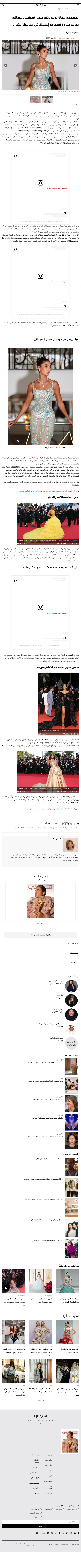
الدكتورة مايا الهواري (57, 1012)
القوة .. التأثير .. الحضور (72, 944)
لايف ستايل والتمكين (72, 1509)
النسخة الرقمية (40, 923)
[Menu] (78, 5)
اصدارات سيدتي (49, 1487)
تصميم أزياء (29, 827)
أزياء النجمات (63, 827)
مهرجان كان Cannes (59, 555)
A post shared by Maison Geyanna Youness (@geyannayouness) (40, 221)
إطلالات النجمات (19, 827)
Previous (75, 65)
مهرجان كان (34, 458)
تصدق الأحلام (74, 953)
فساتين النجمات (52, 827)
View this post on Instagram (57, 188)
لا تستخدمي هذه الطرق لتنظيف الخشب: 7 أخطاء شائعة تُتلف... (43, 1199)
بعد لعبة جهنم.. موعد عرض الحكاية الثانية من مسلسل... (45, 1158)
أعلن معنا (57, 1544)
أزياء (78, 38)
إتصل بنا (50, 1544)
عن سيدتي (35, 1467)
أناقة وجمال (47, 1509)
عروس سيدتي (48, 1481)
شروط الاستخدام (75, 1544)
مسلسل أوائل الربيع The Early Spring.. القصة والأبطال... (46, 1220)
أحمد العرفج (60, 1026)
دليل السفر (48, 1494)
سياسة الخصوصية (65, 1544)
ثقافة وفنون (60, 1115)
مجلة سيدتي (35, 1455)
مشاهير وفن (59, 1509)
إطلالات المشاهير (47, 1295)
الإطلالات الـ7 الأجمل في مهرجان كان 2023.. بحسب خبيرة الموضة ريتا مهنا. (46, 809)
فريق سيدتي (35, 1478)
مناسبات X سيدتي (36, 1461)
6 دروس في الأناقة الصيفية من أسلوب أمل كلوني (47, 1240)
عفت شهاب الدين (56, 839)
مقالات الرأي (72, 977)
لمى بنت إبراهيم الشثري (56, 983)
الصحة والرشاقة (35, 1509)
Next (5, 65)
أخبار (62, 1078)
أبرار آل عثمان (59, 997)
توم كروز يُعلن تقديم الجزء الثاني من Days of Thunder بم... (47, 1099)
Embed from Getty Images (24, 502)
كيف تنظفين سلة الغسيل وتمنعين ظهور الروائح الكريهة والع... (45, 1062)
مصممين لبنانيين (40, 827)
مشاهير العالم (59, 1097)
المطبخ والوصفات (34, 1513)
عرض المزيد (40, 1400)
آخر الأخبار (35, 1494)
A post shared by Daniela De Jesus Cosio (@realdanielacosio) (40, 646)
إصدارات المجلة (41, 877)
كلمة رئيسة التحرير (42, 935)
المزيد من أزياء (70, 1316)
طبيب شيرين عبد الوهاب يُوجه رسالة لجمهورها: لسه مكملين (45, 1136)
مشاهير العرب (59, 1134)
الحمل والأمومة (35, 1517)
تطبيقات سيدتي (34, 1483)
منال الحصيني (59, 1040)
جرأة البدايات (74, 963)
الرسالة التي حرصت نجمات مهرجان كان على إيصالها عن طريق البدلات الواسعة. (46, 491)
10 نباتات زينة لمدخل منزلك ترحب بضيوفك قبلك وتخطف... (43, 1179)
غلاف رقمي (35, 1488)
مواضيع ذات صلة (69, 1265)
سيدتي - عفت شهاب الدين (66, 38)
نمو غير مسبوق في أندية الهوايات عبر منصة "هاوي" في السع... (45, 1081)
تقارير (50, 1476)
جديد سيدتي (71, 1055)
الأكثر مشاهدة (70, 1154)
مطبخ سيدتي (48, 1460)
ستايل (50, 1471)
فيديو (50, 1455)
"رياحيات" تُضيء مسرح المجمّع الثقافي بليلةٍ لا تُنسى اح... (47, 1118)
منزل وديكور (60, 1060)
